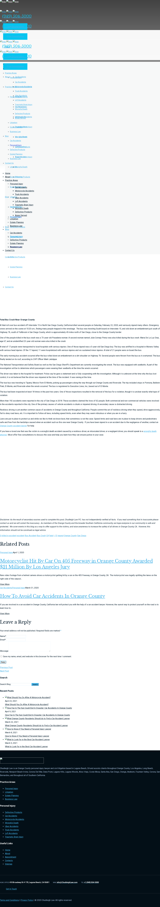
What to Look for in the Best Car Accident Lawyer (26, 746)
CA (47, 535)
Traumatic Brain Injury (24, 205)
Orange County (70, 535)
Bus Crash (41, 535)
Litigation (14, 219)
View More (5, 584)
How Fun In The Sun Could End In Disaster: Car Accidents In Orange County (37, 715)
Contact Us (9, 250)
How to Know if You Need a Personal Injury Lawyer (27, 736)
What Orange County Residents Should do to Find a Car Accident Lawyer (36, 725)
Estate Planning (17, 222)
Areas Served (21, 215)
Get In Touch (11, 889)
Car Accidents (21, 187)
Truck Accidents (22, 194)
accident (20, 535)
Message (4, 651)
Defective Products (23, 212)
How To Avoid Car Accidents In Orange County (52, 596)
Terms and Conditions (9, 900)
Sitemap (8, 864)
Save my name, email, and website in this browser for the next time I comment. (37, 656)
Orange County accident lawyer (13, 426)
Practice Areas (11, 180)
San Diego (81, 535)
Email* (3, 640)
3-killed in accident (8, 535)
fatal (51, 535)
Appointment (10, 857)
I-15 (55, 535)
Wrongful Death (21, 208)
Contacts (9, 860)
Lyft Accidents (21, 201)
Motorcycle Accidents (24, 191)
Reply (3, 662)
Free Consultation (15, 36)
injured (61, 535)
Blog (7, 229)
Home (7, 173)
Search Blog (5, 684)
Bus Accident (30, 535)
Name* (3, 636)
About (7, 177)
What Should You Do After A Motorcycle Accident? (27, 704)
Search (35, 684)
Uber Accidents (21, 198)
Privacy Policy (27, 900)
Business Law (16, 226)
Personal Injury (16, 184)
